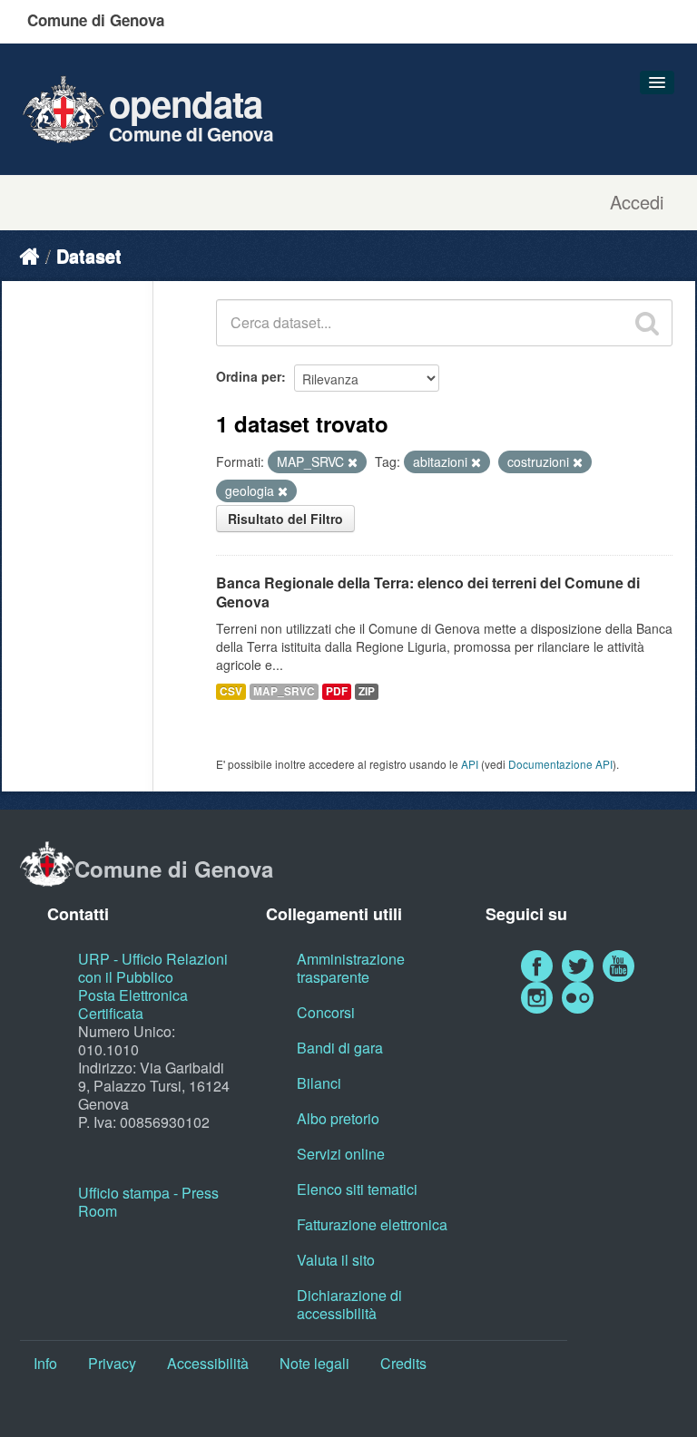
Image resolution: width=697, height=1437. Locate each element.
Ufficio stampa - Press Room (148, 1201)
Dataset (89, 255)
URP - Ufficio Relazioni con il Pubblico (153, 967)
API (469, 764)
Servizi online (341, 1153)
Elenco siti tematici (357, 1189)
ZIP (366, 691)
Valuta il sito (336, 1259)
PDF (337, 691)
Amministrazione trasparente (351, 967)
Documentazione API (560, 764)
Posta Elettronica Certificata (133, 1004)
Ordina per (248, 376)
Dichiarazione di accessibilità (349, 1304)
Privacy (112, 1363)
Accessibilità (208, 1363)
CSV (231, 691)
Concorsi (326, 1012)
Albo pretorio (338, 1118)
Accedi (636, 202)
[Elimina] (353, 462)
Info (45, 1363)
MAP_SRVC (284, 691)
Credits (403, 1363)
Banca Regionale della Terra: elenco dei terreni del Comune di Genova (428, 592)
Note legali (314, 1363)
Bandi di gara (340, 1047)
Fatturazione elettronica (372, 1224)
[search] (647, 322)
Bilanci (319, 1083)
